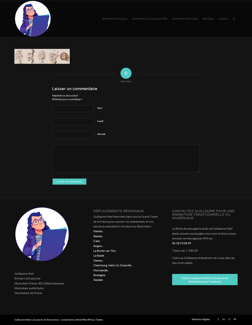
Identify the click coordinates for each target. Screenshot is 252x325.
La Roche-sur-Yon (104, 250)
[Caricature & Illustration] (32, 18)
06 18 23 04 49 (181, 243)
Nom (100, 107)
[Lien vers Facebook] (218, 319)
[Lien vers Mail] (235, 319)
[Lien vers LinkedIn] (224, 319)
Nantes (98, 231)
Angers (97, 246)
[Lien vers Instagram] (229, 319)
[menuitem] (115, 18)
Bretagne (99, 275)
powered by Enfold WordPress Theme (82, 319)
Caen (96, 241)
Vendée (98, 279)
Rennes (97, 236)
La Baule (98, 255)
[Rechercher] (234, 18)
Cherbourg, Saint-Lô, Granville (112, 265)
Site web (101, 134)
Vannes (97, 260)
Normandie (100, 270)
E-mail (100, 121)
